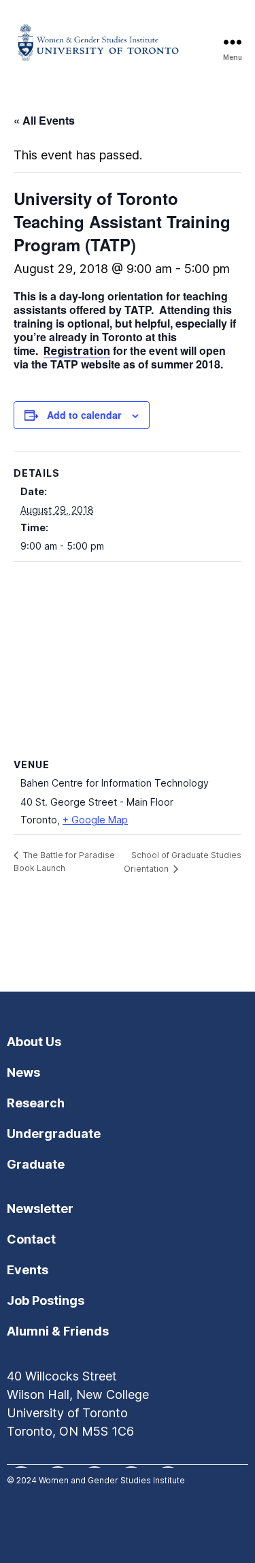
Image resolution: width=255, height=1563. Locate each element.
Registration (77, 351)
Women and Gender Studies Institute (112, 1480)
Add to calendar (84, 415)
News (23, 1072)
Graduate (36, 1164)
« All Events (44, 120)
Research (36, 1103)
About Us (34, 1042)
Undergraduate (54, 1133)
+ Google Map (95, 819)
